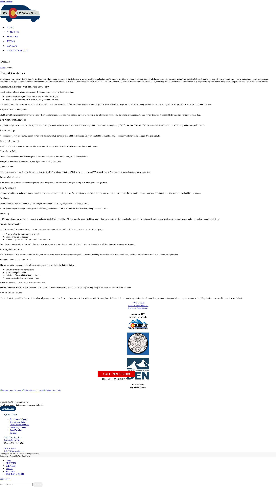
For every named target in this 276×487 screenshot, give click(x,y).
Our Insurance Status (18, 419)
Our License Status (17, 421)
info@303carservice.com (138, 305)
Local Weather (16, 430)
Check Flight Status (18, 427)
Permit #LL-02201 (12, 440)
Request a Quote (8, 408)
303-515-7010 (138, 302)
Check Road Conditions (19, 424)
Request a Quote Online (138, 308)
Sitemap (13, 432)
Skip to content (6, 1)
